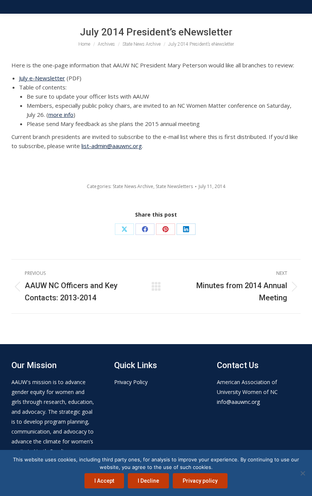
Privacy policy (200, 481)
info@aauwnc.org (238, 401)
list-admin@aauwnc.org (111, 146)
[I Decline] (302, 473)
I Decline (148, 481)
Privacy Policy (131, 382)
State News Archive (133, 186)
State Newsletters (174, 186)
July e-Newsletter (42, 78)
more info (60, 114)
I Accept (104, 481)
